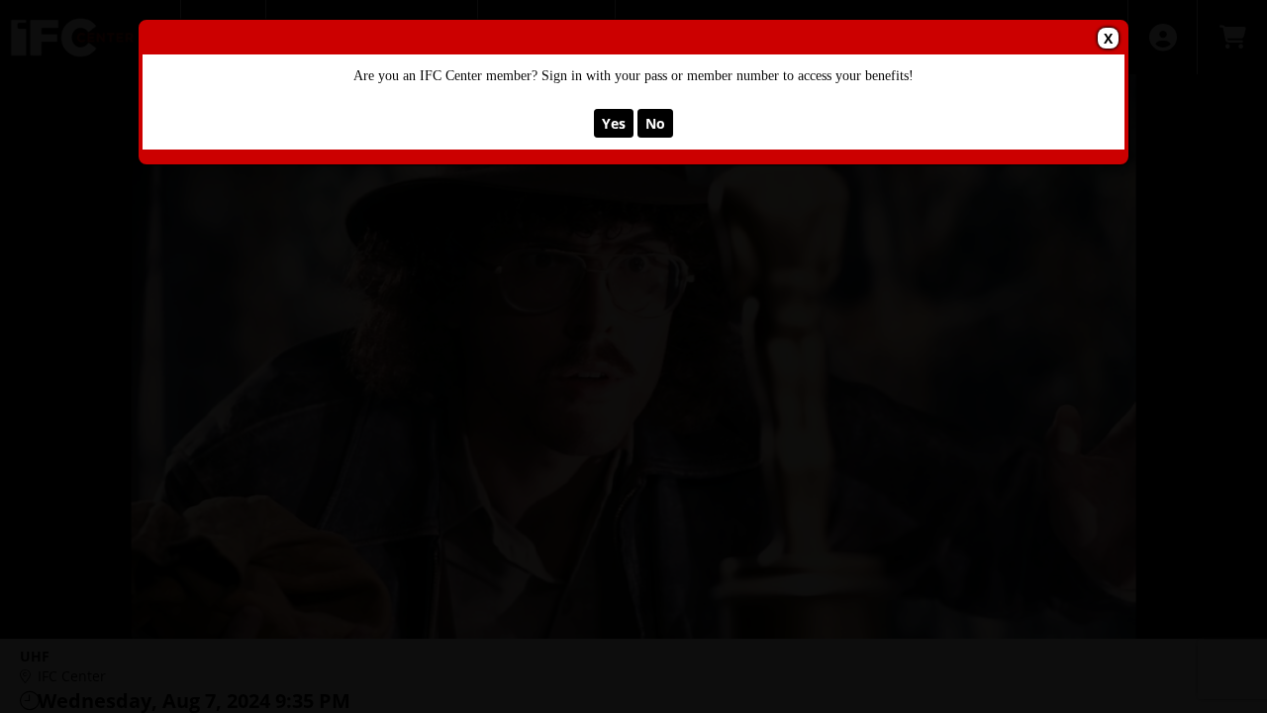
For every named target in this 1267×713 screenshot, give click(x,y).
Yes (614, 123)
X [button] (1108, 38)
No (655, 123)
